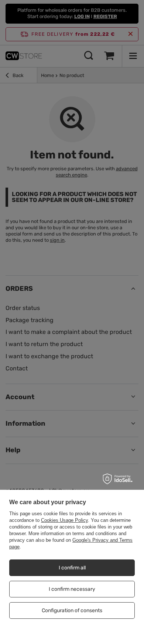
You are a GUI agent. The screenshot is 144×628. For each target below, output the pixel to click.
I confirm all (72, 568)
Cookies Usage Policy (64, 520)
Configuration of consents (72, 610)
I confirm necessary (72, 589)
